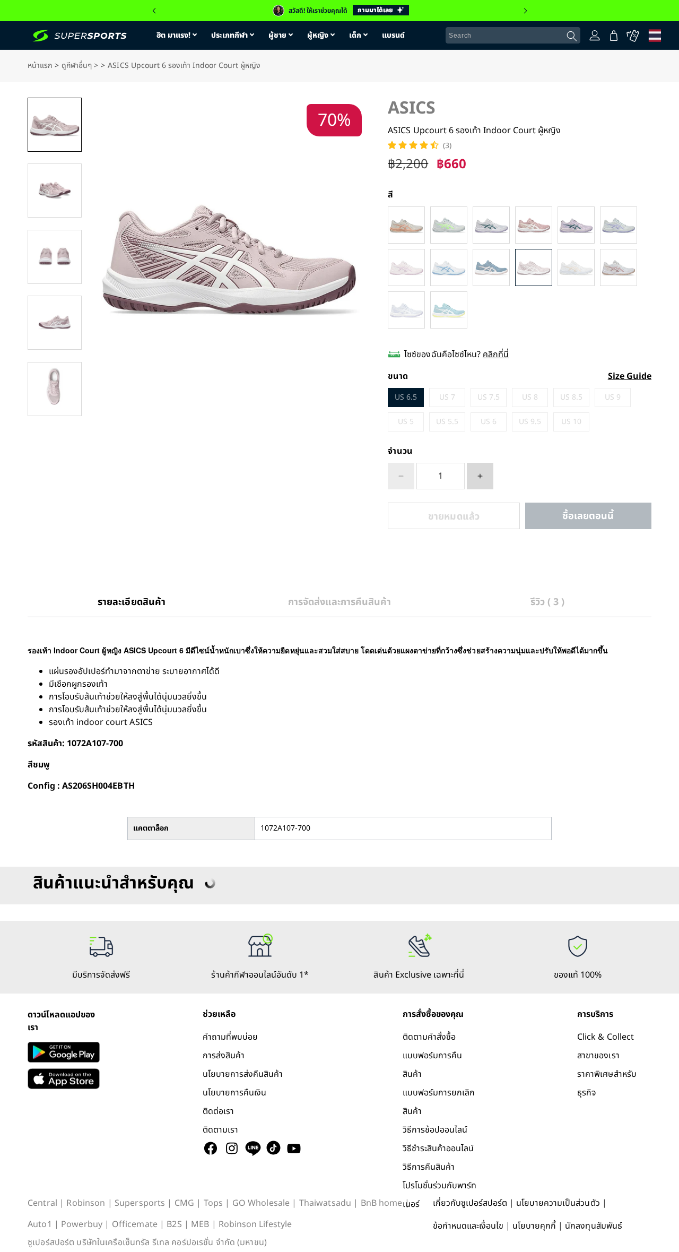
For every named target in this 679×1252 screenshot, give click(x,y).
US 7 (447, 397)
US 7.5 (488, 397)
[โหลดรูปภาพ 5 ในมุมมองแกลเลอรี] (55, 389)
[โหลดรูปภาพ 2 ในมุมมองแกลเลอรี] (55, 190)
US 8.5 (571, 397)
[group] (339, 10)
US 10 (571, 421)
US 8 (530, 397)
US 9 (613, 397)
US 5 (406, 421)
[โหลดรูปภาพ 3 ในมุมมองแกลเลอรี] (55, 257)
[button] (154, 10)
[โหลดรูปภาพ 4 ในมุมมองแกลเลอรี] (55, 323)
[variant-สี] (406, 225)
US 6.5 (406, 397)
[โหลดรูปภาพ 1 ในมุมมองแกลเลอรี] (55, 125)
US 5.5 (447, 421)
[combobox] (513, 35)
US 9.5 (530, 421)
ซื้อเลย (588, 516)
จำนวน (400, 451)
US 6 (489, 421)
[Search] (571, 36)
